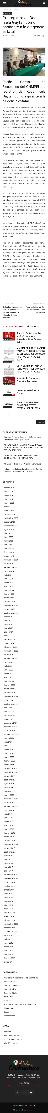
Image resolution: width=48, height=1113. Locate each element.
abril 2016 (8, 905)
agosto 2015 (9, 935)
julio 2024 (8, 575)
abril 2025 (8, 544)
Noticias (7, 1000)
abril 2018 (8, 825)
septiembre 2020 (11, 734)
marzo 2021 (9, 711)
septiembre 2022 (11, 658)
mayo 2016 (8, 901)
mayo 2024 (8, 582)
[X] (11, 41)
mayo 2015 (8, 946)
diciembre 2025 (10, 514)
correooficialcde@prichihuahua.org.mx (24, 1085)
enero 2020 (9, 764)
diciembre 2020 (10, 723)
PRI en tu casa (10, 1008)
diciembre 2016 (10, 874)
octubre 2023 (9, 609)
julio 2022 (8, 666)
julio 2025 (8, 533)
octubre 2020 (9, 730)
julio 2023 (8, 620)
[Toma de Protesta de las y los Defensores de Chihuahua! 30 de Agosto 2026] (9, 336)
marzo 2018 (9, 829)
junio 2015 (8, 943)
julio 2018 (8, 814)
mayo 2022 (8, 673)
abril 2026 (8, 499)
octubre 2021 (9, 700)
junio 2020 (8, 745)
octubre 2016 (9, 882)
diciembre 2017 (10, 840)
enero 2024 (9, 598)
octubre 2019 (9, 776)
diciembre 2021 (10, 692)
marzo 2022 (9, 681)
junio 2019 (8, 787)
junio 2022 (8, 670)
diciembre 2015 (10, 920)
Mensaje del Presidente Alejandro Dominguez (22, 464)
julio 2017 (8, 859)
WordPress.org (10, 1043)
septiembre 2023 (11, 613)
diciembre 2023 (10, 601)
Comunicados (13, 9)
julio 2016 (8, 893)
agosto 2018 (9, 810)
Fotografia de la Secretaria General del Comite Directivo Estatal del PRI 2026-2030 (23, 470)
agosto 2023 (9, 616)
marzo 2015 (9, 954)
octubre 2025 (9, 522)
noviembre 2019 (11, 772)
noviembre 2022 (11, 651)
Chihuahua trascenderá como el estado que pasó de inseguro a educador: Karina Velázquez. (12, 312)
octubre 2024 (9, 563)
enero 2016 (9, 916)
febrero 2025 (9, 552)
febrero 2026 (9, 506)
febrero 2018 (9, 833)
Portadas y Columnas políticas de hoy (20, 1004)
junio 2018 (8, 818)
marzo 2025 (9, 548)
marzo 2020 (9, 757)
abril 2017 (8, 871)
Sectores (7, 1012)
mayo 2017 (8, 867)
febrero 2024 (9, 594)
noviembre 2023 (11, 605)
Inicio (4, 9)
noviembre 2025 (11, 518)
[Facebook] (5, 41)
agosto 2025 (9, 529)
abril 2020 (8, 753)
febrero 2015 (9, 958)
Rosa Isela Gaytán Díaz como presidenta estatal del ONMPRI (34, 310)
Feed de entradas (11, 1035)
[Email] (22, 41)
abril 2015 (8, 950)
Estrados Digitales (11, 993)
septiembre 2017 (11, 852)
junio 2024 (8, 579)
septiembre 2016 (11, 886)
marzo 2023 (9, 635)
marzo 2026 (9, 503)
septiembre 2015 (11, 931)
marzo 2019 (9, 795)
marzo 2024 (9, 590)
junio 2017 (8, 863)
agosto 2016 (9, 890)
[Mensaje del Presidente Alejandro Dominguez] (9, 381)
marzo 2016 (9, 909)
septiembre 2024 (11, 567)
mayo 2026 (8, 495)
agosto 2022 (9, 662)
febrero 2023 (9, 639)
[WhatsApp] (16, 41)
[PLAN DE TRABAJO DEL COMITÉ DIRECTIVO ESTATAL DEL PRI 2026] (9, 404)
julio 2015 (8, 939)
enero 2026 (9, 510)
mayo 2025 (8, 541)
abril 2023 (8, 632)
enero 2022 (9, 689)
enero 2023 (9, 643)
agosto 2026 (9, 488)
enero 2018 (9, 836)
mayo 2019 (8, 791)
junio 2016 (8, 897)
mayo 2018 (8, 821)
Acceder (7, 1031)
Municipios (9, 997)
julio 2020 (8, 742)
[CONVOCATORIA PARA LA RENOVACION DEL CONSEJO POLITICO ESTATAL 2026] (9, 373)
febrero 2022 (9, 685)
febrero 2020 (9, 761)
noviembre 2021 (11, 696)
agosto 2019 (9, 783)
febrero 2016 (9, 912)
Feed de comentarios (13, 1039)
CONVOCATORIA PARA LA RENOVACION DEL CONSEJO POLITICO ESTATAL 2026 (31, 369)
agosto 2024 (9, 571)
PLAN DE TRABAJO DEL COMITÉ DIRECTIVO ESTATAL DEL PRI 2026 (28, 405)
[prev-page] (4, 414)
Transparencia (10, 1016)
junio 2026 (8, 491)
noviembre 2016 (11, 878)
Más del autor (33, 326)
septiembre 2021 (11, 704)
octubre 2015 (9, 928)
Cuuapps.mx (31, 1110)
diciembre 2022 (10, 647)
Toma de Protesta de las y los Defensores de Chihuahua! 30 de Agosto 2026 (22, 438)
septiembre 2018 (11, 806)
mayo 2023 (8, 628)
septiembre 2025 (11, 525)
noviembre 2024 (11, 560)
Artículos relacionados (13, 326)
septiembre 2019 (11, 780)
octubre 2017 (9, 848)
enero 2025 (9, 556)
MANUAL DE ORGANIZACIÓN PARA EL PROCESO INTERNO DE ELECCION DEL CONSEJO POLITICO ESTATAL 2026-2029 (31, 354)
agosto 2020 (9, 738)
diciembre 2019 (10, 768)
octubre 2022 (9, 654)
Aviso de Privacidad (20, 1105)
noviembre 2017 (11, 844)
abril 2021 (8, 708)
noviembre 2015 (11, 924)
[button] (4, 3)
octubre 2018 (9, 802)
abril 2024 (8, 586)
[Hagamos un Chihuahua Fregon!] (9, 392)
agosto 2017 (9, 855)
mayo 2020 (8, 749)
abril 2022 (8, 677)
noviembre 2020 (11, 726)
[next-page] (8, 414)
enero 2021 (9, 719)
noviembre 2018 (11, 799)
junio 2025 (8, 537)
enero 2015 (9, 962)
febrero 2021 (9, 715)
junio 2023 (8, 624)
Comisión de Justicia (12, 985)
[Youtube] (31, 1092)
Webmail (32, 1105)
